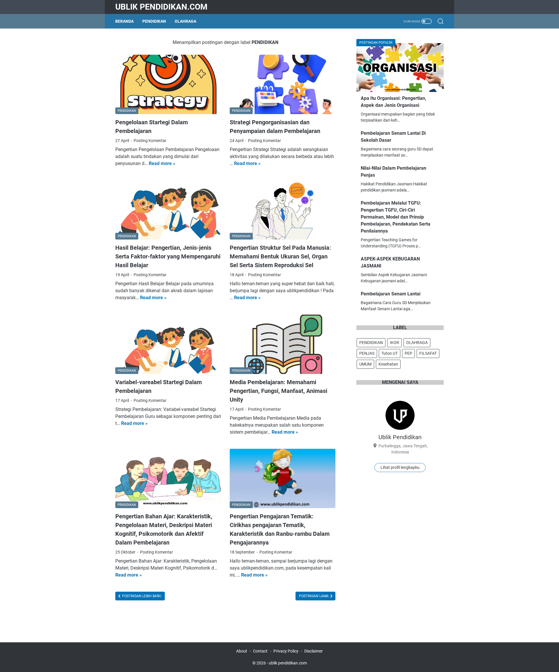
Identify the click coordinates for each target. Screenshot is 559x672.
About (241, 651)
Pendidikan (154, 21)
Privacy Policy (285, 651)
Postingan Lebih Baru (141, 596)
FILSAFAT (428, 353)
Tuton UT (389, 353)
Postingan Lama (314, 596)
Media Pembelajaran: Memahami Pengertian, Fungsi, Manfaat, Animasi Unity (278, 391)
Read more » (162, 163)
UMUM (365, 364)
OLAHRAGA (417, 342)
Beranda (124, 21)
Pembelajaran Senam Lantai (390, 294)
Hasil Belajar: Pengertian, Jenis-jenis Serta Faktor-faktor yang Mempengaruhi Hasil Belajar (167, 256)
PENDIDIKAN (371, 342)
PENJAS (366, 353)
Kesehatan (388, 364)
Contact (260, 651)
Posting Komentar (150, 140)
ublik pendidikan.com (161, 7)
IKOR (394, 342)
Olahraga (185, 21)
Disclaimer (313, 651)
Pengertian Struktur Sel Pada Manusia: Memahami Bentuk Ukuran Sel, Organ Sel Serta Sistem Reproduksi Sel (280, 256)
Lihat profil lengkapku (400, 467)
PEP (408, 353)
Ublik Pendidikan (400, 437)
